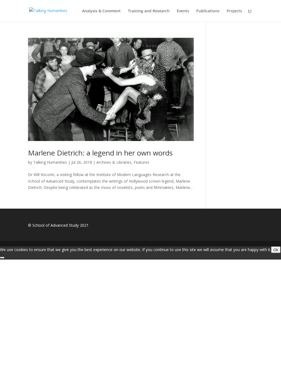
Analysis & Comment (101, 11)
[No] (2, 257)
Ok (275, 249)
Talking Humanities (50, 162)
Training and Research (149, 11)
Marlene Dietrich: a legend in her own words (100, 153)
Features (141, 162)
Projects (234, 11)
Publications (208, 11)
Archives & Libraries (113, 162)
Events (183, 11)
